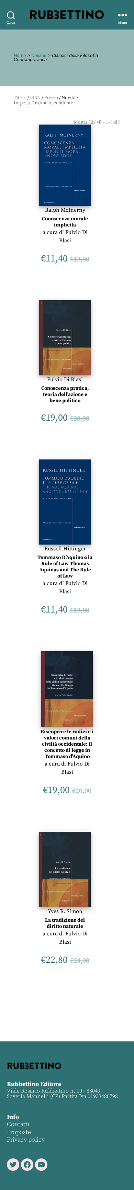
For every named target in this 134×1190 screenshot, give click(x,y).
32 (90, 122)
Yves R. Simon (65, 911)
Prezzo (51, 98)
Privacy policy (26, 1140)
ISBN (35, 98)
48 (99, 122)
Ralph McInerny (65, 210)
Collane (38, 55)
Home (20, 55)
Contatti (18, 1124)
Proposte (19, 1132)
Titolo (20, 98)
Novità (69, 98)
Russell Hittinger (65, 548)
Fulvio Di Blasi (65, 379)
